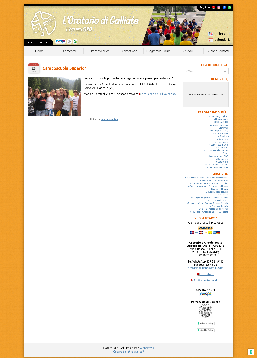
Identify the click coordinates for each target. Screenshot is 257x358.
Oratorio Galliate (109, 119)
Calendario (222, 40)
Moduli (189, 51)
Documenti (223, 159)
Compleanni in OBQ (219, 156)
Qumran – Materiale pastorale (214, 209)
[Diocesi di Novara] (75, 41)
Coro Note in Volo (220, 145)
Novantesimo (222, 119)
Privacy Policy (206, 323)
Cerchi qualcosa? (215, 65)
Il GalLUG (224, 195)
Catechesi (69, 51)
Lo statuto (207, 274)
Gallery (219, 34)
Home (39, 51)
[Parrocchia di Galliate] (69, 41)
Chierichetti (223, 147)
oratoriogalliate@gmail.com (205, 267)
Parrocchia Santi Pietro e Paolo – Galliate (208, 203)
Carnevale (224, 128)
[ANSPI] (60, 41)
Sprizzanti (224, 139)
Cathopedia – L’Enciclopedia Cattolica (210, 183)
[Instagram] (219, 7)
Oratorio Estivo (99, 51)
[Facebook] (224, 7)
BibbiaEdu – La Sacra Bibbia (215, 181)
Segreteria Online (159, 51)
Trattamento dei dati (207, 280)
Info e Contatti (219, 51)
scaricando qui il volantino (159, 93)
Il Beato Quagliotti (219, 116)
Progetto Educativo (219, 125)
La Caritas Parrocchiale (217, 167)
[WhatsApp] (229, 7)
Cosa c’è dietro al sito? (217, 164)
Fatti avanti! (223, 142)
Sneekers (224, 136)
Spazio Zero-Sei (221, 133)
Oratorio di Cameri (219, 200)
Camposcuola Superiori (65, 68)
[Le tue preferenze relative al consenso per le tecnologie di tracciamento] (251, 352)
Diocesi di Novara (220, 189)
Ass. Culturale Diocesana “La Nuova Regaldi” (207, 178)
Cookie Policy (206, 330)
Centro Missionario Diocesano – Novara (209, 186)
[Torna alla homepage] (85, 23)
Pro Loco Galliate (220, 206)
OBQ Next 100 (221, 122)
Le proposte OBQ (220, 130)
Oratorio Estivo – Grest (217, 150)
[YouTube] (214, 7)
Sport (226, 153)
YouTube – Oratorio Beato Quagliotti (210, 212)
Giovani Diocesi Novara (217, 192)
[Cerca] (224, 71)
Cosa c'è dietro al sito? (128, 351)
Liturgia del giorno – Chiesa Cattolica (210, 198)
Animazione (129, 51)
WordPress (147, 347)
